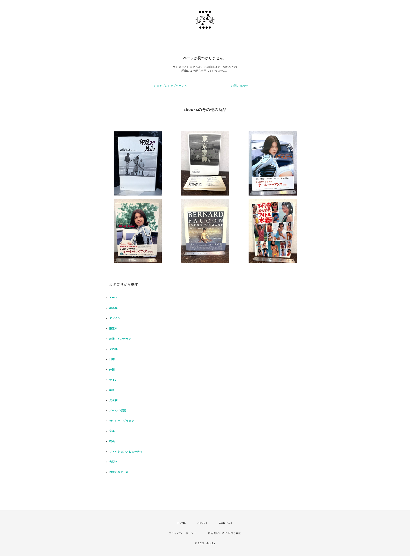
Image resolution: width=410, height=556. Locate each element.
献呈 (112, 389)
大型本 (113, 461)
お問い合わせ (239, 85)
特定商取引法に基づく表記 (224, 533)
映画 (112, 441)
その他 (113, 348)
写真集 (113, 307)
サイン (113, 379)
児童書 (113, 400)
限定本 (113, 328)
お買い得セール (119, 472)
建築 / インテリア (120, 338)
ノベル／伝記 (117, 410)
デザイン (114, 318)
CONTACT (226, 522)
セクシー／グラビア (121, 420)
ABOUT (202, 522)
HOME (181, 522)
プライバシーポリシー (182, 533)
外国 (112, 369)
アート (113, 297)
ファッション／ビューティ (126, 451)
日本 (112, 359)
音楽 (112, 431)
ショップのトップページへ (170, 85)
